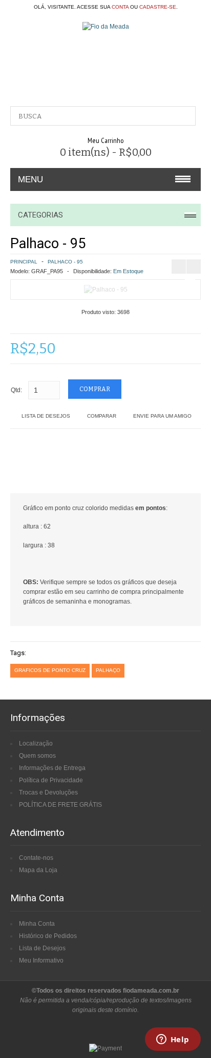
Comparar (101, 416)
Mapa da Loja (38, 870)
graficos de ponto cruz (50, 670)
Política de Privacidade (51, 780)
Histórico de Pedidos (48, 936)
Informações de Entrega (52, 768)
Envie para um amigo (162, 416)
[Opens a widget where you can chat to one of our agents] (172, 1040)
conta (120, 7)
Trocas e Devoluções (48, 792)
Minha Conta (37, 923)
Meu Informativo (41, 960)
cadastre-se (157, 7)
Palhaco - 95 (65, 261)
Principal (23, 261)
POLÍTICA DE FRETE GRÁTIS (60, 804)
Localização (36, 743)
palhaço (108, 670)
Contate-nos (36, 857)
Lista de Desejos (46, 416)
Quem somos (37, 755)
